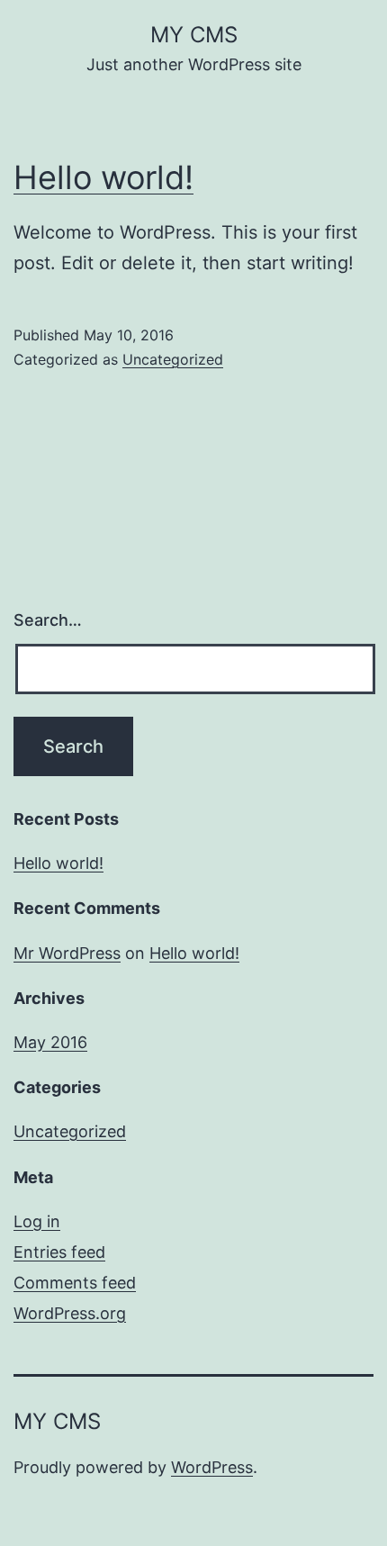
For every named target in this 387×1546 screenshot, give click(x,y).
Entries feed (59, 1252)
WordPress (212, 1467)
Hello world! (104, 177)
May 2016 (50, 1042)
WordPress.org (70, 1313)
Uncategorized (172, 359)
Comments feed (75, 1282)
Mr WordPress (67, 953)
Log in (37, 1221)
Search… (48, 619)
